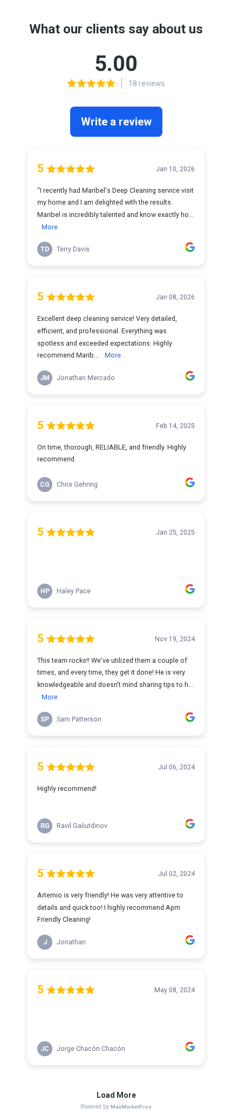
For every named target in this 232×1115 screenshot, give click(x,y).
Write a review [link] (116, 121)
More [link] (50, 227)
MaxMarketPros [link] (131, 1107)
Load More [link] (116, 1095)
